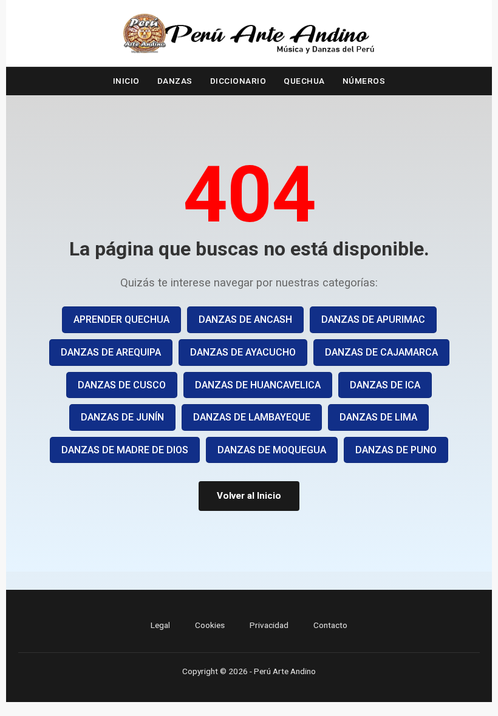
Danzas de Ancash (245, 319)
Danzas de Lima (378, 417)
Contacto (330, 625)
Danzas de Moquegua (271, 450)
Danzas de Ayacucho (243, 352)
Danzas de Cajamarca (381, 352)
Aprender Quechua (121, 319)
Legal (160, 625)
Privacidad (269, 625)
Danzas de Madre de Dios (124, 450)
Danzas (175, 81)
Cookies (210, 625)
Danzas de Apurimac (373, 319)
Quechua (304, 81)
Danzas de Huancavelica (258, 385)
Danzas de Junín (122, 417)
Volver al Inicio (249, 495)
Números (364, 81)
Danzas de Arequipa (111, 352)
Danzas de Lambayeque (251, 417)
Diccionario (238, 81)
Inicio (126, 81)
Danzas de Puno (396, 450)
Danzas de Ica (385, 385)
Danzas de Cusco (122, 385)
